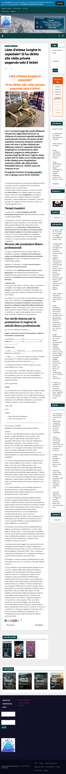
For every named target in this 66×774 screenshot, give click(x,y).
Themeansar (4, 767)
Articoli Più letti (58, 129)
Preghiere (56, 184)
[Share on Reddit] (11, 621)
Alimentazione (8, 673)
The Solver (14, 46)
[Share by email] (18, 621)
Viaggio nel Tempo (6, 8)
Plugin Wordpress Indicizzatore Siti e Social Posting (57, 154)
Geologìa (23, 675)
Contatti (41, 763)
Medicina (7, 46)
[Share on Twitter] (8, 621)
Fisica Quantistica (40, 675)
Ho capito (60, 3)
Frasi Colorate (5, 11)
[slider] (57, 205)
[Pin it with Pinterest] (13, 621)
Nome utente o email (57, 51)
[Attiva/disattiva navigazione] (63, 35)
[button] (59, 36)
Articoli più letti (17, 8)
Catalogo (13, 11)
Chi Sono (25, 8)
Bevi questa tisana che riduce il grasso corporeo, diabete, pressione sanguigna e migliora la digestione (35, 625)
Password (56, 61)
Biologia (7, 675)
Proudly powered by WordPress (10, 766)
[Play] (55, 205)
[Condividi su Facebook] (6, 621)
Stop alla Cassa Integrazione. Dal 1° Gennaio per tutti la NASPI (15, 625)
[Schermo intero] (62, 205)
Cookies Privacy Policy (51, 763)
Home (35, 763)
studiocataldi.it (34, 172)
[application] (58, 204)
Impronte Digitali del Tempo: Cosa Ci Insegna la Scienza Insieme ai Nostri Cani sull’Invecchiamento (58, 499)
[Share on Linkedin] (16, 621)
